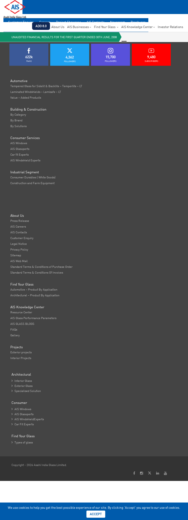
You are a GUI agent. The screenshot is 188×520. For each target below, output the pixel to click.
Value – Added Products (25, 97)
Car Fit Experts (22, 424)
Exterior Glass (22, 386)
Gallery (15, 335)
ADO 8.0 (41, 26)
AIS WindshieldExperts (27, 419)
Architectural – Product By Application (34, 295)
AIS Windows (18, 143)
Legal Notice (18, 244)
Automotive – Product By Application (33, 289)
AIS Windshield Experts (25, 160)
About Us (57, 27)
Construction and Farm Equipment (32, 183)
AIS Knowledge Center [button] (137, 27)
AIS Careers (18, 226)
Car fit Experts (19, 154)
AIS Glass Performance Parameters (33, 318)
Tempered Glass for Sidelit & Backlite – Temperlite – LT (46, 86)
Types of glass (22, 442)
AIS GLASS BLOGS (22, 324)
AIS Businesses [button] (78, 27)
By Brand (16, 120)
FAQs (13, 329)
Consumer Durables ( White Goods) (32, 177)
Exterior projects (21, 352)
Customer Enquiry (21, 238)
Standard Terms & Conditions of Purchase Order (41, 267)
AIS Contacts (18, 232)
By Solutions (18, 126)
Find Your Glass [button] (105, 27)
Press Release (19, 221)
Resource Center (21, 312)
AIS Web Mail (19, 261)
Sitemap (15, 255)
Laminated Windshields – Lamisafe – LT (35, 92)
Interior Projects (20, 358)
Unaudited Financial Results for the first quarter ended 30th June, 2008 (64, 37)
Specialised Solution (26, 391)
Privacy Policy (19, 249)
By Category (18, 114)
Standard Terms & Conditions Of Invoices (36, 272)
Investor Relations (170, 27)
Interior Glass (21, 381)
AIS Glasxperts (19, 149)
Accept (96, 514)
